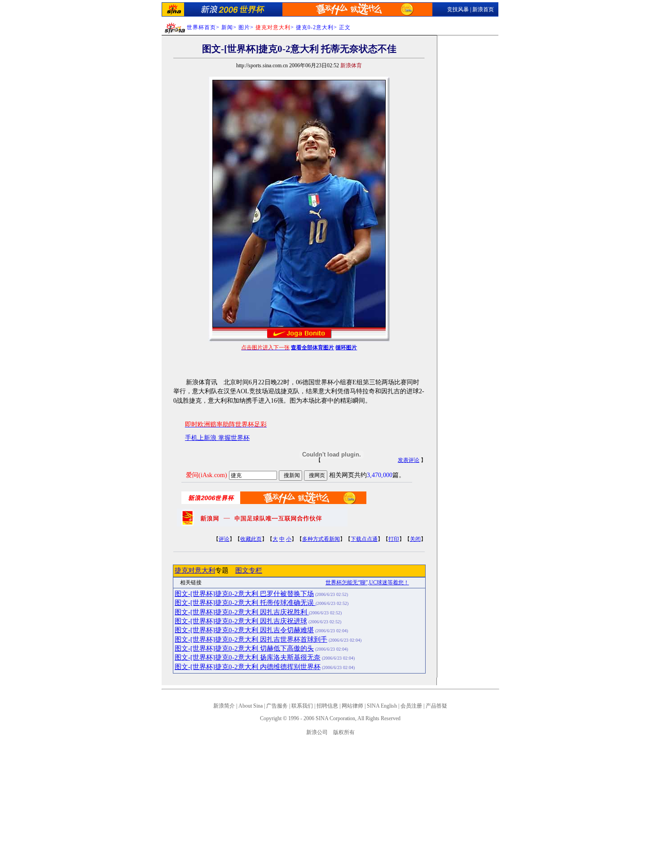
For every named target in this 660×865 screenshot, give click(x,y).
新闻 (227, 27)
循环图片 (346, 347)
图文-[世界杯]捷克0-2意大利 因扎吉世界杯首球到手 (251, 639)
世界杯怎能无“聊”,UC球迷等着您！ (367, 582)
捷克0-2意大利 (315, 27)
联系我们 (302, 706)
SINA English (382, 706)
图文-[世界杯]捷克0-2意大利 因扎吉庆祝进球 (241, 621)
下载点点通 (364, 539)
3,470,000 (379, 475)
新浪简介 (224, 706)
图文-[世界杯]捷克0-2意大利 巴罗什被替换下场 (244, 593)
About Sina (250, 706)
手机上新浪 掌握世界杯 (217, 438)
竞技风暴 (458, 9)
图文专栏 (248, 570)
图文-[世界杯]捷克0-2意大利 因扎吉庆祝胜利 (242, 612)
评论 (224, 539)
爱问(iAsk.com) (206, 475)
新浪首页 (483, 9)
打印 (393, 539)
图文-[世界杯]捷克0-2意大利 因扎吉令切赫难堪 (244, 630)
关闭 (415, 539)
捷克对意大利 (195, 570)
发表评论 (408, 460)
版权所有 (344, 732)
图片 (244, 27)
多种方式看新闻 (321, 539)
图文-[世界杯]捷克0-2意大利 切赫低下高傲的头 (244, 648)
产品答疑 (436, 706)
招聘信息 (327, 706)
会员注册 (411, 706)
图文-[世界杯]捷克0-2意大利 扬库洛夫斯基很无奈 (248, 657)
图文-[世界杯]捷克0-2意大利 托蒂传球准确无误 (245, 602)
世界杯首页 (201, 27)
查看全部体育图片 (312, 347)
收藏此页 (251, 539)
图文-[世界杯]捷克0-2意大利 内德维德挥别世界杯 (248, 666)
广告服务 (277, 706)
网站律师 (352, 706)
